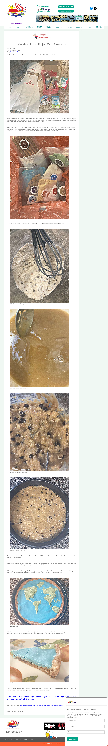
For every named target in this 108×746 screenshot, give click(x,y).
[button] (104, 701)
